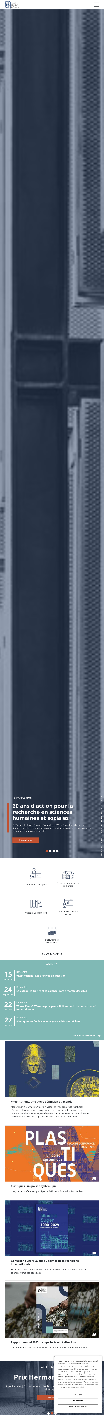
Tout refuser (78, 1401)
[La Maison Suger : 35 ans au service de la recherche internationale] (52, 1240)
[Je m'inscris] (52, 1082)
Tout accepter (78, 1395)
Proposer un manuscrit (36, 905)
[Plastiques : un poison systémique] (52, 1162)
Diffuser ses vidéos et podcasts (68, 905)
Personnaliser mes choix (78, 1407)
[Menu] (96, 5)
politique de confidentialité (73, 1387)
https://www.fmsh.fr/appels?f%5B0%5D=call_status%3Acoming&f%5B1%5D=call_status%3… (52, 1391)
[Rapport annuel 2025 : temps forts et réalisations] (52, 1318)
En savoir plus (25, 840)
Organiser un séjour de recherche (68, 877)
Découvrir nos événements (52, 934)
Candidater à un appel (36, 877)
